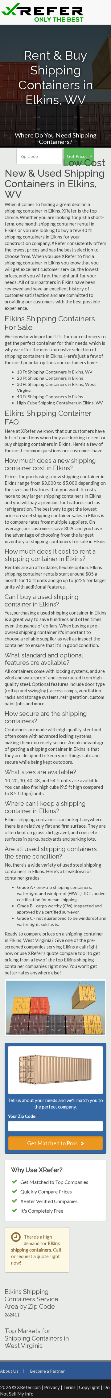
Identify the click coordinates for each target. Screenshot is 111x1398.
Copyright (89, 1387)
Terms (69, 1387)
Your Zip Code (23, 1116)
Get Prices (77, 156)
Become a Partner (47, 1371)
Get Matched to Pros (53, 1143)
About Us (9, 1371)
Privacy (52, 1387)
